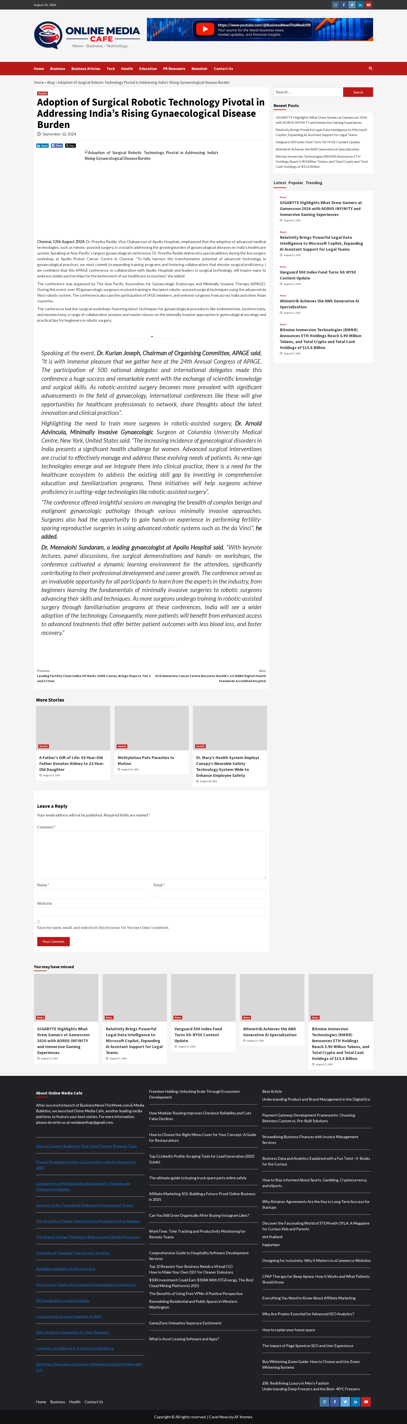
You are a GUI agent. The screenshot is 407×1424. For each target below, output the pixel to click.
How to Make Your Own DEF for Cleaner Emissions (191, 1272)
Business (57, 68)
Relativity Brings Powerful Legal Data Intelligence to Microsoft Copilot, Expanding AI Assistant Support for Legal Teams (321, 132)
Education (148, 68)
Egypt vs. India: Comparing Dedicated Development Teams (84, 1205)
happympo (271, 1244)
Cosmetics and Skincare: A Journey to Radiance (75, 1348)
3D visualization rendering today (62, 1300)
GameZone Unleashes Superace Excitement (185, 1323)
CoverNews (219, 1416)
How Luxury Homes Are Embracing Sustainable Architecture (86, 1284)
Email (159, 885)
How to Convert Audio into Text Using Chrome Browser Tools (86, 1146)
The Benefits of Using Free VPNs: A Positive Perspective (196, 1293)
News (283, 197)
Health (127, 68)
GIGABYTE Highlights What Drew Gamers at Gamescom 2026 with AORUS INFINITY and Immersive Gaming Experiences (321, 119)
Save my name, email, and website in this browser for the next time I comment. (103, 927)
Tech (111, 68)
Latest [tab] (279, 182)
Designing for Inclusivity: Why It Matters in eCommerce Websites (316, 1260)
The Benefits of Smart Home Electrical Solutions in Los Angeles (88, 1221)
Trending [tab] (313, 182)
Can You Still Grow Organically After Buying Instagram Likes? (199, 1215)
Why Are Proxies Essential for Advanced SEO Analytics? (308, 1313)
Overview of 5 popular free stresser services (72, 1252)
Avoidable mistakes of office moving (65, 1268)
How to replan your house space (288, 1329)
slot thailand (272, 1236)
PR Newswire (174, 68)
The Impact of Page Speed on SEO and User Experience (307, 1345)
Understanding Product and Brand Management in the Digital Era (316, 1099)
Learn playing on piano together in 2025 (68, 1316)
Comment (46, 827)
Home (39, 68)
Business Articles (85, 68)
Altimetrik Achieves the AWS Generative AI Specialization (317, 149)
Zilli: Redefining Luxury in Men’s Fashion (295, 1383)
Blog (50, 82)
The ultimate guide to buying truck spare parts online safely (198, 1177)
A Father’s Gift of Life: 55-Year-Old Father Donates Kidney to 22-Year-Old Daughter (71, 763)
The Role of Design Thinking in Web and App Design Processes (88, 1237)
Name (43, 885)
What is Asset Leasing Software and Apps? (184, 1338)
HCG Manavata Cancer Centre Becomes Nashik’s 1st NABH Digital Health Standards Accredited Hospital (210, 676)
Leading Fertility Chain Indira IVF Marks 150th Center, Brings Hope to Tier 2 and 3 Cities (94, 676)
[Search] (370, 68)
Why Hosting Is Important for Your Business (72, 1332)
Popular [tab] (295, 182)
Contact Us (223, 68)
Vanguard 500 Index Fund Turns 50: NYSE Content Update (318, 142)
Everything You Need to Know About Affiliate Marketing (308, 1298)
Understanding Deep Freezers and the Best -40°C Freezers (311, 1388)
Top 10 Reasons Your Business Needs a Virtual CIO (191, 1266)
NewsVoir (200, 68)
